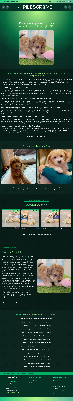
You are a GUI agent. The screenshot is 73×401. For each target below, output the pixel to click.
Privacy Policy (61, 399)
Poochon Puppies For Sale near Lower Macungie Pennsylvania (36, 318)
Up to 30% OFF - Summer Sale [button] (10, 1)
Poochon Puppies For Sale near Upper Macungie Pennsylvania (36, 322)
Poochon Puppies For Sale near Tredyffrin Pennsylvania (36, 356)
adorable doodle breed (8, 261)
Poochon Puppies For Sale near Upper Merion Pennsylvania (36, 353)
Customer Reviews (33, 379)
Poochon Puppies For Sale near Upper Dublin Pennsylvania (36, 359)
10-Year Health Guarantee (59, 386)
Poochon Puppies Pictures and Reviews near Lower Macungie (36, 189)
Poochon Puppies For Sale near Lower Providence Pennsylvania (36, 346)
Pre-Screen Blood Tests (58, 390)
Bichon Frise (27, 258)
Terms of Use (47, 399)
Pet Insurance (56, 388)
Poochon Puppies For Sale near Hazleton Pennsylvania (36, 366)
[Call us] (65, 7)
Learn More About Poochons (13, 303)
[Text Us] (69, 7)
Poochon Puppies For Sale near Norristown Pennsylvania (36, 349)
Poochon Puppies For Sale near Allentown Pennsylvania (36, 325)
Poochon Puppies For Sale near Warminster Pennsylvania (36, 363)
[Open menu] (3, 7)
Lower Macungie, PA (22, 373)
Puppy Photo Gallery (33, 380)
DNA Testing (56, 393)
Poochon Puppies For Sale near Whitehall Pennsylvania (36, 329)
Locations (12, 373)
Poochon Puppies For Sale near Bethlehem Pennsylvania (36, 332)
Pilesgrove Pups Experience (36, 377)
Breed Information (57, 379)
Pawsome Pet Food (57, 392)
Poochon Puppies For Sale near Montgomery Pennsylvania (36, 342)
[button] (68, 1)
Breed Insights (56, 380)
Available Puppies (15, 7)
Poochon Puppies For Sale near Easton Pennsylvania (36, 335)
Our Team (31, 382)
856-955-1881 (58, 7)
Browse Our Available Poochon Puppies (35, 234)
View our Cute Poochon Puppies (36, 136)
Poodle (19, 258)
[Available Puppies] (7, 7)
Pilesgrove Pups (5, 373)
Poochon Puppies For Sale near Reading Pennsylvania (36, 339)
